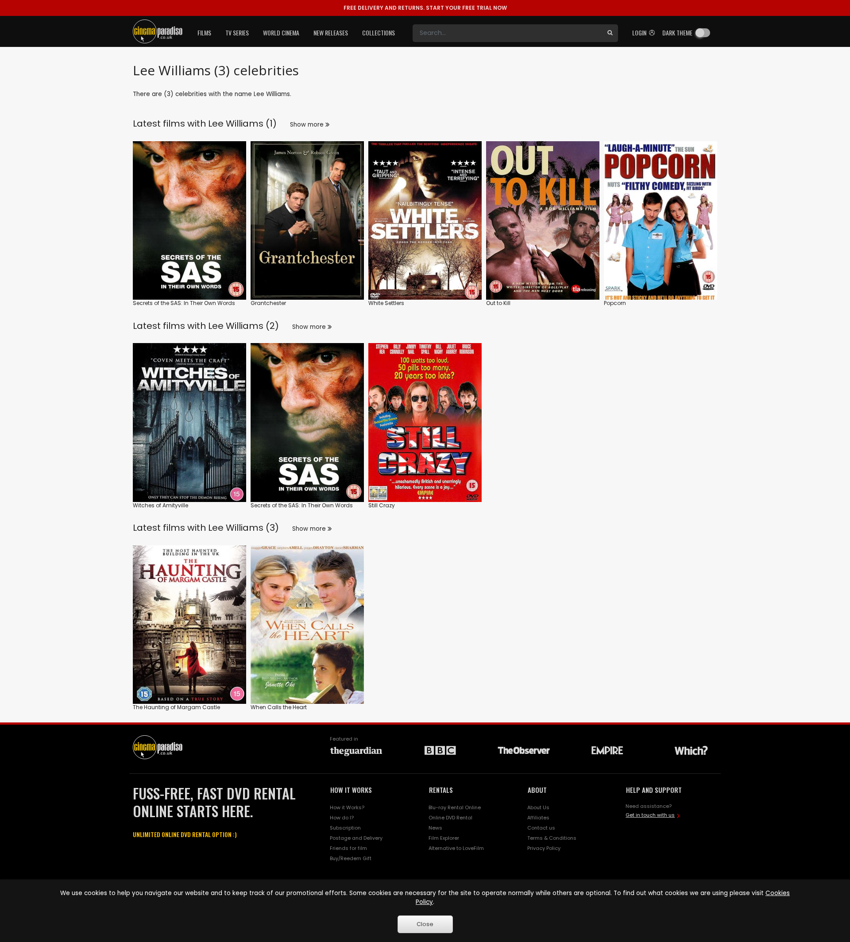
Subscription (345, 827)
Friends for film (348, 848)
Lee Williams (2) (243, 326)
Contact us (541, 827)
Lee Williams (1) (242, 123)
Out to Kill (498, 303)
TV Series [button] (237, 32)
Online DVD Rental (450, 817)
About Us (538, 807)
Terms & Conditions (551, 838)
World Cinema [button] (281, 32)
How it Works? (347, 807)
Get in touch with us (650, 814)
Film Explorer (444, 838)
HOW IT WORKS (351, 790)
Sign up (189, 274)
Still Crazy (381, 505)
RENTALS (441, 790)
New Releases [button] (330, 32)
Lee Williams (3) (243, 527)
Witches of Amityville (160, 505)
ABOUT (537, 790)
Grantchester (268, 303)
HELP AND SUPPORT (654, 790)
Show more (307, 124)
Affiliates (538, 817)
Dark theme (677, 32)
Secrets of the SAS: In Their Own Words (184, 303)
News (435, 827)
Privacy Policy (543, 848)
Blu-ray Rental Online (455, 807)
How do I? (342, 817)
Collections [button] (378, 32)
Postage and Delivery (356, 838)
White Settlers (386, 303)
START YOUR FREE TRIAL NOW (425, 8)
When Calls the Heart (279, 707)
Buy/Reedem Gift (350, 858)
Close (425, 924)
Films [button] (204, 32)
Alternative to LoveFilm (456, 848)
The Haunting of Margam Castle (176, 707)
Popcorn (615, 303)
